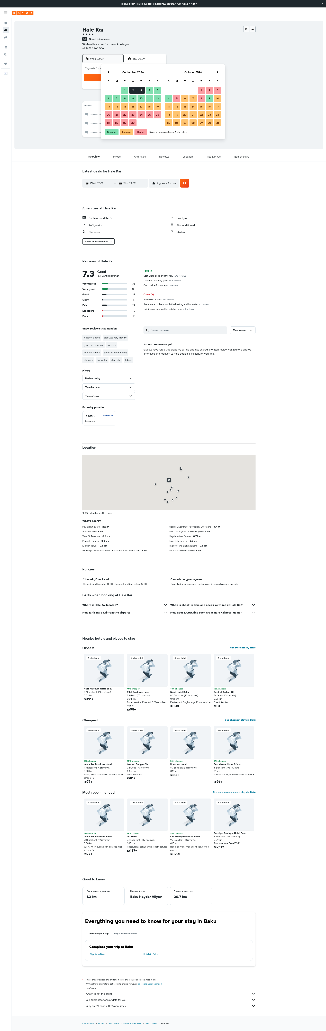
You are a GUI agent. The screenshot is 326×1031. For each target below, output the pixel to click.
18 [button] (149, 106)
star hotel (116, 360)
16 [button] (133, 106)
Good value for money (160, 285)
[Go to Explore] (5, 47)
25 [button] (149, 114)
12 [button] (157, 98)
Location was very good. (162, 280)
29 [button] (124, 122)
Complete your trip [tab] (98, 933)
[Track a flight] (5, 54)
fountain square (92, 352)
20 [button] (108, 114)
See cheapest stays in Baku (240, 719)
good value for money (115, 352)
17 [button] (141, 106)
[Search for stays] (5, 30)
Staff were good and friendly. (164, 275)
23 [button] (132, 114)
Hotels (101, 1023)
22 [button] (124, 114)
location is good (92, 337)
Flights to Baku (97, 954)
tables (128, 360)
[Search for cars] (5, 37)
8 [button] (125, 98)
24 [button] (141, 114)
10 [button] (141, 98)
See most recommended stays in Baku (234, 792)
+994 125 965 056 (93, 48)
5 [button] (157, 90)
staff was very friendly (115, 337)
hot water (102, 360)
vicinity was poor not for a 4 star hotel (168, 308)
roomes (111, 345)
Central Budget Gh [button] (224, 692)
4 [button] (149, 90)
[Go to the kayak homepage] (22, 13)
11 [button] (149, 98)
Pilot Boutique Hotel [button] (138, 692)
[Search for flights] (5, 23)
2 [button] (133, 90)
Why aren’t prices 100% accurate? (106, 1006)
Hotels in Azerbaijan (132, 1023)
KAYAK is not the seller (99, 993)
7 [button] (116, 98)
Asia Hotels (113, 1023)
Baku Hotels (151, 1023)
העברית (193, 3)
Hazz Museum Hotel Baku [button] (98, 688)
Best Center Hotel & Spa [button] (227, 764)
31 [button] (217, 122)
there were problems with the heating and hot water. (176, 304)
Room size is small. (158, 299)
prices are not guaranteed (150, 984)
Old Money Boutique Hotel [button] (185, 836)
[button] (322, 3)
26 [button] (157, 114)
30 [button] (133, 122)
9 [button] (133, 98)
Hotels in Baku (150, 954)
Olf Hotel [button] (132, 836)
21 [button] (116, 114)
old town (88, 360)
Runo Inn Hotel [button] (178, 764)
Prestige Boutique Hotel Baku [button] (230, 833)
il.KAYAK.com (88, 1023)
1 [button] (124, 90)
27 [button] (108, 122)
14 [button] (116, 106)
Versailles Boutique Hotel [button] (98, 764)
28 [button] (116, 122)
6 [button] (108, 98)
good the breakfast (93, 345)
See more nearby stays (243, 647)
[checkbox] (99, 418)
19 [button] (157, 106)
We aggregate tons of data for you (106, 999)
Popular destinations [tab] (125, 933)
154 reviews (103, 39)
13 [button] (108, 106)
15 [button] (125, 106)
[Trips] (5, 63)
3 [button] (141, 90)
